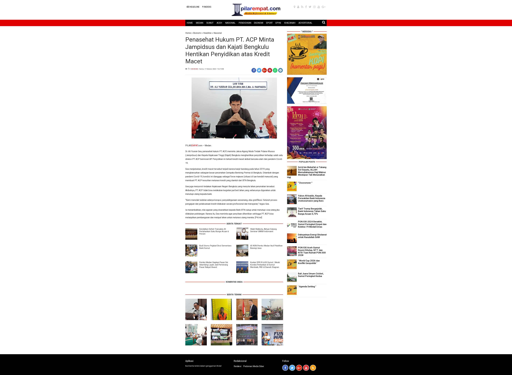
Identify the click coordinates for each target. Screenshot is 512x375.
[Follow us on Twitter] (292, 368)
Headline (207, 33)
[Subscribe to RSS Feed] (313, 368)
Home (188, 33)
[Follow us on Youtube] (306, 368)
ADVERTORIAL (305, 23)
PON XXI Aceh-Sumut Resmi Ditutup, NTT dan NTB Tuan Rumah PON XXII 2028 (312, 251)
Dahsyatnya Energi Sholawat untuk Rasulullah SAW (312, 235)
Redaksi (237, 366)
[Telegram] (280, 70)
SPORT (269, 23)
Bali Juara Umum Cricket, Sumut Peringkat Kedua (311, 274)
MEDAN (199, 23)
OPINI (278, 23)
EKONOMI (258, 23)
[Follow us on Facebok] (285, 368)
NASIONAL (230, 23)
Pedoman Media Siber (253, 366)
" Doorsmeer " (305, 182)
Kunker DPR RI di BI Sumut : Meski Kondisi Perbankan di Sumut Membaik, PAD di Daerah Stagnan (265, 264)
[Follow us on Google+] (299, 368)
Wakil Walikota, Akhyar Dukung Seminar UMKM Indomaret (263, 230)
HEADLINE (194, 7)
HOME (190, 23)
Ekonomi (197, 33)
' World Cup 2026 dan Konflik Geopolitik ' (309, 261)
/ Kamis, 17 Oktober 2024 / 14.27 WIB (211, 69)
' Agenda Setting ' (307, 286)
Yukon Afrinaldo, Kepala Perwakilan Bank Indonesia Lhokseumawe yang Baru (311, 198)
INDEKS (207, 7)
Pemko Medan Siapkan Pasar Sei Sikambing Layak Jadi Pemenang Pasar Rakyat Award (213, 264)
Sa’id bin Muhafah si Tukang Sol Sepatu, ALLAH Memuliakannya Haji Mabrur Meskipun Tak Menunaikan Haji (306, 172)
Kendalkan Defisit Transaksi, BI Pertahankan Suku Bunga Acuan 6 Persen (214, 231)
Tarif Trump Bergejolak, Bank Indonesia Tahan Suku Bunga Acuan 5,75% (312, 211)
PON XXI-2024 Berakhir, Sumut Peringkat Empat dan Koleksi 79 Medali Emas (312, 224)
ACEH (219, 23)
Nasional (218, 33)
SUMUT (209, 23)
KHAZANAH (289, 23)
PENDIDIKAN (245, 23)
